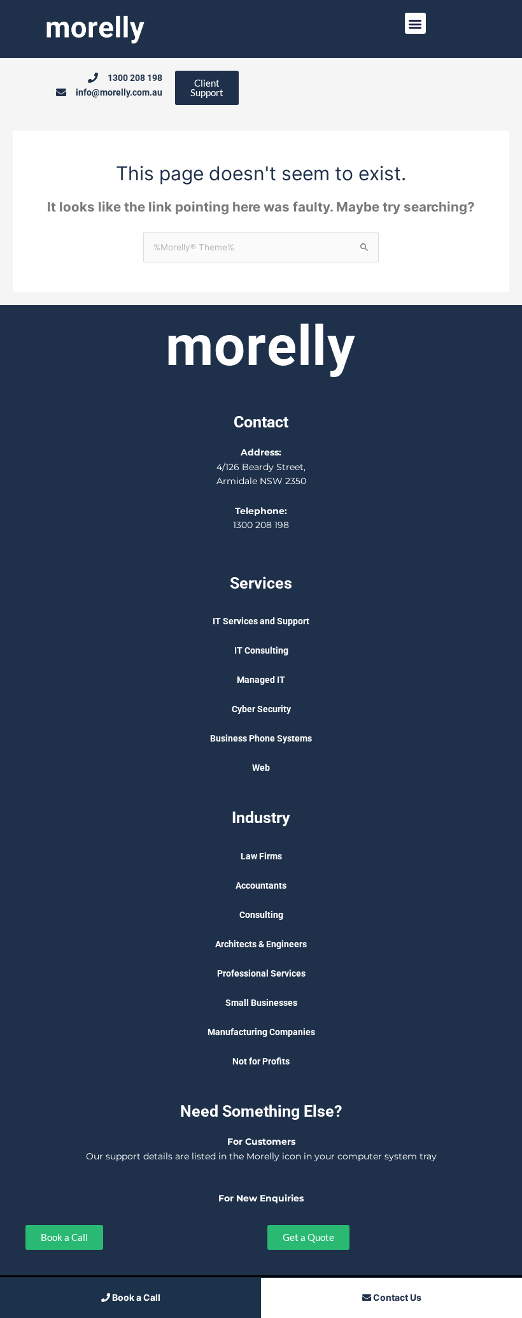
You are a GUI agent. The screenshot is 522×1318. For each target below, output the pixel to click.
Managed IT (261, 680)
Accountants (261, 885)
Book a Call (135, 1297)
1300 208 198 (261, 525)
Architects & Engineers (261, 944)
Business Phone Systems (261, 738)
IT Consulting (261, 650)
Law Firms (261, 856)
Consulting (261, 915)
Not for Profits (261, 1061)
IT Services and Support (261, 621)
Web (261, 768)
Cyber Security (261, 709)
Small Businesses (261, 1003)
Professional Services (261, 973)
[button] (415, 23)
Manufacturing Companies (261, 1032)
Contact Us (396, 1297)
